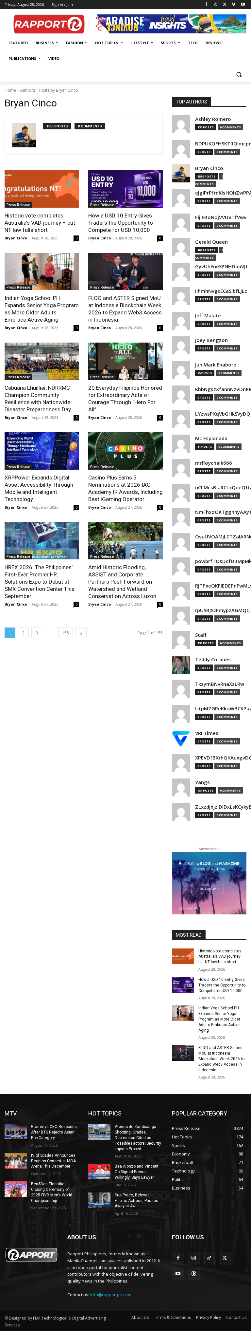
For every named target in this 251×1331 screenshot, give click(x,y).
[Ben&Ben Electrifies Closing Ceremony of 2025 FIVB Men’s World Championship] (16, 1189)
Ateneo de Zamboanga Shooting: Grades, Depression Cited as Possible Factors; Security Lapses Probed (138, 1137)
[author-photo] (27, 135)
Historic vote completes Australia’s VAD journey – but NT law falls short (40, 222)
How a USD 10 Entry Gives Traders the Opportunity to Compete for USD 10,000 (120, 222)
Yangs (202, 782)
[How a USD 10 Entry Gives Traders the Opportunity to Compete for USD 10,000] (125, 189)
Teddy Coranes (213, 659)
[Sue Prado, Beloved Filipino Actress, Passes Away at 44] (99, 1200)
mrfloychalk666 (213, 463)
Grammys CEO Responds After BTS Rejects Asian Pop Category (54, 1132)
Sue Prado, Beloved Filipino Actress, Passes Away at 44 (136, 1201)
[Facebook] (206, 5)
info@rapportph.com (110, 1295)
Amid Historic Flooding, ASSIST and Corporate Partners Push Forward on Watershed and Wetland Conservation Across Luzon (122, 581)
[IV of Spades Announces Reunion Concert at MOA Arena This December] (16, 1161)
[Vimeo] (233, 5)
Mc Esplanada (211, 438)
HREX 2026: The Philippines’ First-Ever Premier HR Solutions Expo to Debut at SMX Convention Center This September (40, 581)
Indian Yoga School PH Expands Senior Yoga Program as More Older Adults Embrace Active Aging (219, 1019)
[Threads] (194, 1274)
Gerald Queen (211, 242)
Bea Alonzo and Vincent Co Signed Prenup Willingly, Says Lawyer (137, 1172)
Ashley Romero (213, 119)
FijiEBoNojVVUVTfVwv (220, 217)
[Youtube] (242, 5)
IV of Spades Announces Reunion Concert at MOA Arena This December (53, 1161)
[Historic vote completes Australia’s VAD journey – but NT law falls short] (42, 189)
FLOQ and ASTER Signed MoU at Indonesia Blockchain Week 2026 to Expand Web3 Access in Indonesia (221, 1058)
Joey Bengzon (211, 340)
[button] (238, 74)
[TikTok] (209, 1258)
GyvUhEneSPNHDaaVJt (221, 266)
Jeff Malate (208, 315)
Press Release (18, 204)
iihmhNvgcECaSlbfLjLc (221, 291)
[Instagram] (215, 5)
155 (65, 633)
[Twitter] (224, 5)
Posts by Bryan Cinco (58, 90)
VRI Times (206, 733)
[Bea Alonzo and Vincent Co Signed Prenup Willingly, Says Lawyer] (99, 1171)
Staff (201, 635)
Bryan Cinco (16, 237)
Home (10, 90)
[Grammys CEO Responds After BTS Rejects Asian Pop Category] (16, 1132)
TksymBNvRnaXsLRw (219, 684)
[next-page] (81, 633)
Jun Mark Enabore (215, 365)
